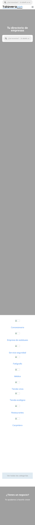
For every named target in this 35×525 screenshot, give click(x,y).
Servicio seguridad (17, 352)
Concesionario (17, 327)
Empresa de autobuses (17, 340)
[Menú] (32, 7)
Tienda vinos (17, 389)
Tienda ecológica (17, 400)
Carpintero (17, 425)
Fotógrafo (17, 363)
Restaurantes (17, 412)
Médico (17, 376)
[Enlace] (13, 7)
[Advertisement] (17, 449)
